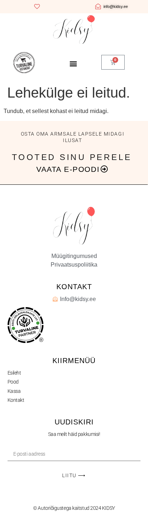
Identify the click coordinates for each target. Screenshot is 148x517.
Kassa (14, 391)
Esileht (14, 373)
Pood (13, 382)
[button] (73, 63)
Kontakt (16, 400)
